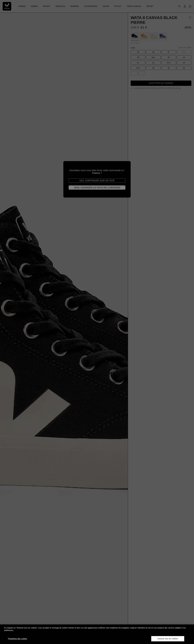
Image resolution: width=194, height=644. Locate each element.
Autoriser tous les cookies (167, 639)
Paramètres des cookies (17, 639)
